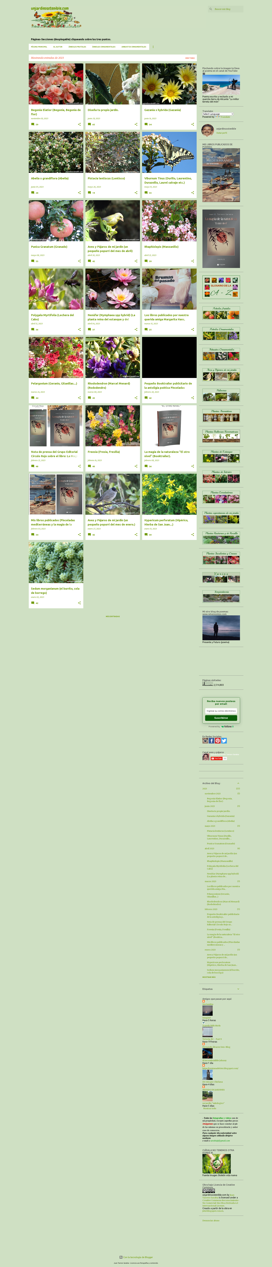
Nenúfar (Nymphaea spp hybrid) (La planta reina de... (223, 875)
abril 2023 (209, 848)
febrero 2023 (211, 909)
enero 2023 (210, 949)
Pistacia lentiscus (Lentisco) (220, 831)
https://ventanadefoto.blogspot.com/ (220, 1068)
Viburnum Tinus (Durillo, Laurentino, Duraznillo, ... (219, 837)
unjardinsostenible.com (50, 8)
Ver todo (190, 58)
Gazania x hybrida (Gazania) (221, 816)
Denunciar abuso (210, 1220)
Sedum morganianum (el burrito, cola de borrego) (223, 971)
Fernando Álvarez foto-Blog (216, 1047)
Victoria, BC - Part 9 (212, 1039)
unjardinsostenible (226, 128)
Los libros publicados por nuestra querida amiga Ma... (223, 887)
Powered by (214, 726)
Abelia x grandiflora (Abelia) (221, 821)
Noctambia (207, 1004)
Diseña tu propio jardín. (218, 811)
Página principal (39, 47)
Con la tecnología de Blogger (138, 1257)
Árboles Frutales (77, 47)
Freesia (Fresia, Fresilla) (218, 929)
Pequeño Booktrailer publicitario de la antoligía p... (223, 915)
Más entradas (113, 616)
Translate (225, 117)
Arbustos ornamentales (134, 47)
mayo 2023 (210, 826)
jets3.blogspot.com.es (212, 1211)
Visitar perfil (221, 133)
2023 (204, 788)
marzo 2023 (210, 881)
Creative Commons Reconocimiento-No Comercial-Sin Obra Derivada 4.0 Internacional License (220, 1203)
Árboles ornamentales (103, 47)
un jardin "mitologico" (213, 1103)
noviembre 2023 (213, 793)
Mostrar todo (209, 1108)
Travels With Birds (211, 1025)
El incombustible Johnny (214, 1060)
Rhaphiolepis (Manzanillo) (220, 861)
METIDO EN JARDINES (213, 1089)
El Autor (57, 47)
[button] (79, 124)
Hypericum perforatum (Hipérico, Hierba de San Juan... (222, 963)
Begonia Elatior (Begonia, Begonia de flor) (219, 800)
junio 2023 (210, 806)
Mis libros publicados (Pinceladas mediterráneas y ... (223, 943)
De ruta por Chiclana (212, 1082)
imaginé (206, 1017)
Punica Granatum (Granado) (221, 843)
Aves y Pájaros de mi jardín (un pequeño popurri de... (222, 854)
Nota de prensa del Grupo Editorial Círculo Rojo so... (219, 923)
